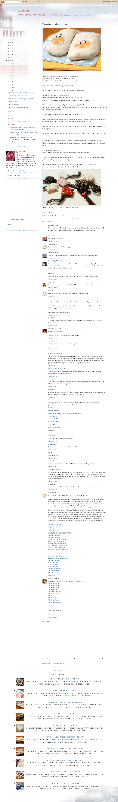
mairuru (24, 10)
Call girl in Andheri (54, 537)
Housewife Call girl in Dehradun (58, 550)
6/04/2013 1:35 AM (52, 481)
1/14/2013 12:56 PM (52, 441)
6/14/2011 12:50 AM (53, 365)
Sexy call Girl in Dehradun (56, 541)
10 (11, 69)
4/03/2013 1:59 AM (52, 466)
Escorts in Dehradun (54, 552)
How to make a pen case (65, 714)
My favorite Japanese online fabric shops (65, 760)
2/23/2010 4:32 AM (52, 296)
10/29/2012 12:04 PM (53, 433)
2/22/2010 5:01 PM (52, 279)
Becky (50, 282)
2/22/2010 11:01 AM (53, 271)
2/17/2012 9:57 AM (52, 386)
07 (11, 75)
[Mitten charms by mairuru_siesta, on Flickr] (71, 205)
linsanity (50, 379)
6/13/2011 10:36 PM (52, 351)
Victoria (50, 244)
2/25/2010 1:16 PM (52, 315)
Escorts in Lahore (53, 608)
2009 (10, 115)
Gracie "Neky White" (54, 261)
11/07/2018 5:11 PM (52, 490)
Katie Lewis (51, 252)
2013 (10, 52)
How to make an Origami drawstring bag (21, 93)
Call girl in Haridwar (54, 535)
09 (11, 72)
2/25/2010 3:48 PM (52, 325)
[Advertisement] (61, 640)
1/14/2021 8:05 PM (52, 605)
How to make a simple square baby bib (21, 99)
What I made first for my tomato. (19, 108)
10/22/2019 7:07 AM (53, 576)
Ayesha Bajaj (52, 578)
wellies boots (52, 410)
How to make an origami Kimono (65, 783)
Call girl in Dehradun (54, 525)
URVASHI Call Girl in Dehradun (58, 545)
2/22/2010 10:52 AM (53, 250)
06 (11, 78)
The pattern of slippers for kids (18, 96)
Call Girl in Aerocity (54, 600)
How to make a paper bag (65, 690)
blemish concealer (53, 353)
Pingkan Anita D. (53, 328)
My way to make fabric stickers (65, 772)
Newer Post (45, 659)
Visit (9, 224)
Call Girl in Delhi (53, 589)
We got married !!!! (15, 105)
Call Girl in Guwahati (54, 592)
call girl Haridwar (53, 564)
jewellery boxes (52, 348)
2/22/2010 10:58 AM (53, 258)
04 (11, 84)
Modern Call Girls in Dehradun (57, 539)
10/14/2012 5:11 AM (53, 424)
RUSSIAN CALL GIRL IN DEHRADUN (60, 533)
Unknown (51, 492)
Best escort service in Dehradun (57, 554)
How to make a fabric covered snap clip (65, 749)
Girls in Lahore (52, 615)
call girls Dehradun (53, 531)
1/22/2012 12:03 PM (52, 376)
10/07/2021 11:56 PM (53, 617)
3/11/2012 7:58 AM (52, 397)
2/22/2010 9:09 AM (52, 241)
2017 (10, 46)
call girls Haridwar (53, 566)
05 (11, 81)
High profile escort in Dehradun (57, 558)
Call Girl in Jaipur (53, 583)
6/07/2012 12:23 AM (53, 416)
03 (11, 87)
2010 (10, 61)
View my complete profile (15, 170)
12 (11, 63)
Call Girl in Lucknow (54, 602)
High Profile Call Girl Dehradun (57, 543)
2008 (10, 118)
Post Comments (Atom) (58, 663)
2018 (10, 43)
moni (49, 461)
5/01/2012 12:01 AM (53, 407)
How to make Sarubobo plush (65, 679)
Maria (49, 236)
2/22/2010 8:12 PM (52, 288)
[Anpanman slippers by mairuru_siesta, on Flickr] (71, 71)
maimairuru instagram (43, 16)
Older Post (105, 659)
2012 (10, 55)
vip (49, 452)
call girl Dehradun (53, 529)
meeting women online (55, 368)
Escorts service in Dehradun (56, 556)
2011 (10, 58)
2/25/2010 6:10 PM (52, 338)
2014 (10, 49)
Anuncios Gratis (53, 427)
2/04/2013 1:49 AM (52, 458)
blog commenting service (55, 400)
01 (11, 111)
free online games (53, 341)
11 (11, 66)
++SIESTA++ (62, 14)
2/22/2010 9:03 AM (52, 233)
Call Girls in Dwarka (54, 570)
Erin (49, 299)
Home (75, 659)
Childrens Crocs (53, 469)
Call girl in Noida (53, 573)
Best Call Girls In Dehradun (56, 548)
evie (49, 290)
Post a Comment (46, 621)
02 (11, 90)
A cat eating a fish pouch (65, 725)
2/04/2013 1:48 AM (52, 450)
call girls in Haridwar (54, 562)
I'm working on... (14, 102)
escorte (50, 389)
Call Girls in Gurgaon (54, 568)
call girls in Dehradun (54, 527)
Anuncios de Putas (53, 419)
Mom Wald (51, 318)
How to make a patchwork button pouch (65, 737)
